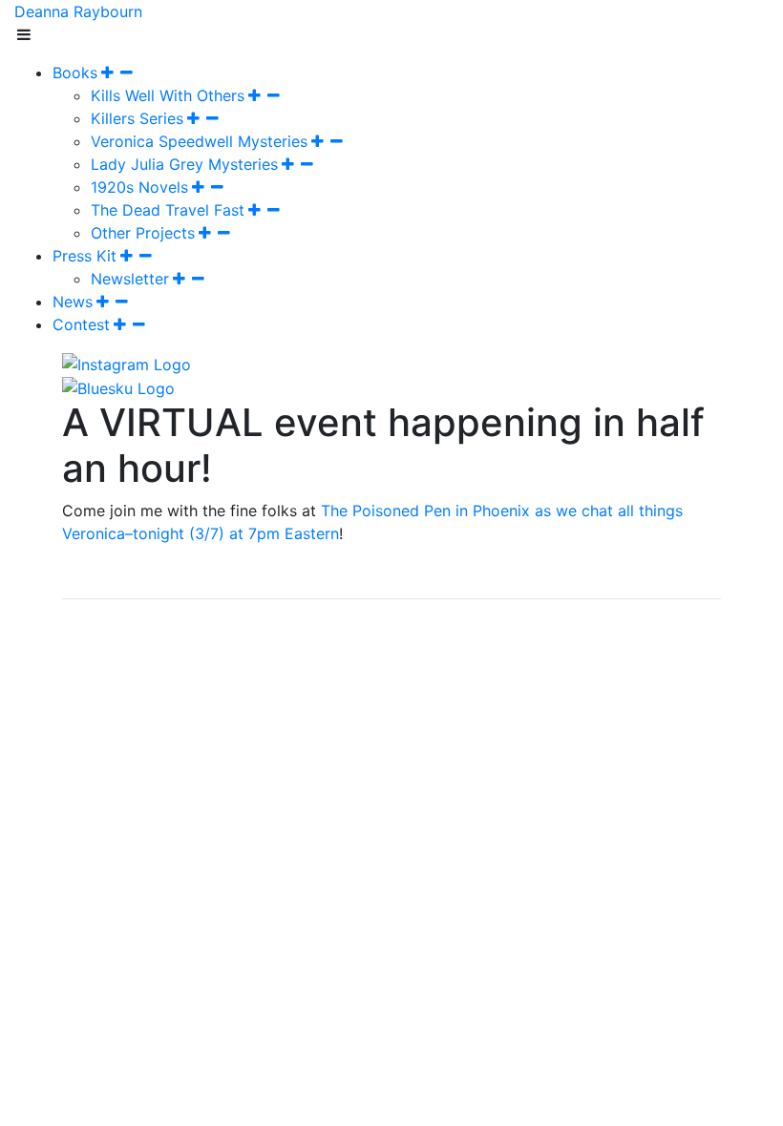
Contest (81, 324)
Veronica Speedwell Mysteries (199, 141)
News (73, 301)
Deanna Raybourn (78, 11)
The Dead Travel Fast (167, 209)
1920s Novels (139, 187)
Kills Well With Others (167, 95)
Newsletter (130, 278)
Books (75, 72)
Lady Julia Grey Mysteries (184, 164)
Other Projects (143, 232)
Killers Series (137, 118)
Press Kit (84, 255)
